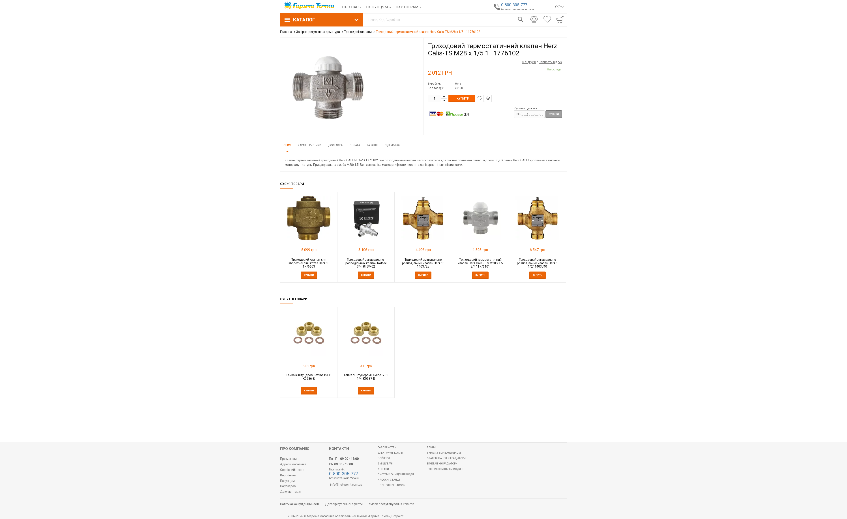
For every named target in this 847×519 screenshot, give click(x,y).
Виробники (288, 475)
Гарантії (372, 145)
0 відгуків (529, 62)
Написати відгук (550, 62)
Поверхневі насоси (391, 485)
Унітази (383, 469)
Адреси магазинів (293, 464)
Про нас (351, 7)
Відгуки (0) (392, 145)
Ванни (431, 447)
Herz (458, 83)
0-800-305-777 (514, 4)
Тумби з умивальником (444, 452)
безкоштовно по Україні (517, 9)
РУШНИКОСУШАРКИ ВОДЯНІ (445, 469)
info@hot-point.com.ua (346, 484)
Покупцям (377, 7)
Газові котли (387, 447)
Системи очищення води (396, 474)
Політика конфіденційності (299, 504)
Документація (290, 491)
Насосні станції (389, 479)
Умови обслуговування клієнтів (391, 504)
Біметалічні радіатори (442, 463)
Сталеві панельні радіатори (446, 458)
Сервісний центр (292, 470)
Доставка (335, 145)
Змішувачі (385, 463)
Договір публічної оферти (344, 504)
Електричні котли (390, 452)
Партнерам (408, 7)
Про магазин (289, 458)
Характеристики (309, 145)
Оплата (355, 145)
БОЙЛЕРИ (384, 458)
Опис (287, 145)
